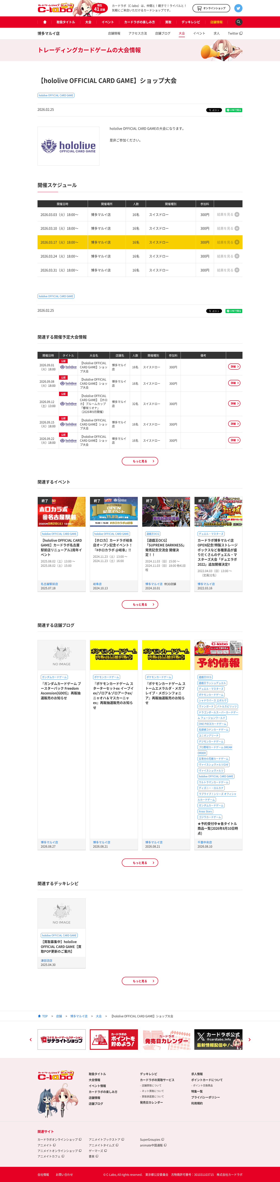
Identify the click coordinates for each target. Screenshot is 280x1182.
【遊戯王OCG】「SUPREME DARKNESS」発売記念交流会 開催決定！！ (165, 547)
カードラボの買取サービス (157, 1080)
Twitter (233, 33)
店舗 (59, 1016)
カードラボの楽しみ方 (139, 22)
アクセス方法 (138, 33)
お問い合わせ (64, 1174)
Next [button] (249, 1040)
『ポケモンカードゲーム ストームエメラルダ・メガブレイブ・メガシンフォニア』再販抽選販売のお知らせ (165, 693)
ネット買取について (153, 1091)
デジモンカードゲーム (211, 741)
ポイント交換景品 (203, 1085)
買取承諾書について (153, 1096)
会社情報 (43, 1174)
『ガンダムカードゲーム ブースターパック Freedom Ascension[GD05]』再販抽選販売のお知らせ (61, 690)
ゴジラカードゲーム (210, 817)
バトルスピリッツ (227, 706)
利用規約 (197, 1103)
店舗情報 (216, 22)
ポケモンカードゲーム (106, 677)
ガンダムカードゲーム (54, 677)
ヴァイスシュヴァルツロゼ (213, 764)
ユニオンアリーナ (209, 735)
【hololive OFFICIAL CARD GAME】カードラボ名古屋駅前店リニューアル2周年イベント (61, 547)
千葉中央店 (205, 842)
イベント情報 (97, 1086)
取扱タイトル (66, 22)
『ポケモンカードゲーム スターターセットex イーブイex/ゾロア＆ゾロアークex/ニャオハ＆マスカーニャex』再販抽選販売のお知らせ (113, 695)
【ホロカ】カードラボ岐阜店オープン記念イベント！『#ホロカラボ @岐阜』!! (112, 545)
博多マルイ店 (49, 33)
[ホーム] (44, 22)
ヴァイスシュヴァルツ (211, 770)
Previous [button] (30, 1040)
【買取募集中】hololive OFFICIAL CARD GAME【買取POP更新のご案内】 (61, 946)
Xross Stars (205, 811)
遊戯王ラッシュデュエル (212, 683)
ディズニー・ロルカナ (211, 788)
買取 (168, 22)
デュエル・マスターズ (211, 534)
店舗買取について (152, 1085)
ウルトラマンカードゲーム (213, 782)
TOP (45, 1016)
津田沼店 (46, 960)
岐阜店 (97, 584)
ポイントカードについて (207, 1080)
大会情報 (94, 1080)
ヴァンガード (206, 706)
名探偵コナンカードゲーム (213, 729)
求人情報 (197, 1074)
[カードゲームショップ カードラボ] (56, 10)
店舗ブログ (163, 33)
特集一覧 (197, 1091)
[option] (62, 1039)
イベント (108, 22)
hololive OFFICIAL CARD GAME (56, 95)
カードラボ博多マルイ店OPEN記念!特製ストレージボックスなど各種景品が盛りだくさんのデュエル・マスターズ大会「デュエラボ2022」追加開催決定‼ (218, 552)
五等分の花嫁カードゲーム (213, 759)
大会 (88, 22)
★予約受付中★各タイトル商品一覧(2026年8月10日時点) (218, 828)
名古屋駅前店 (49, 584)
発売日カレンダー (151, 1102)
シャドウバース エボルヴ (213, 700)
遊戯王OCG (153, 534)
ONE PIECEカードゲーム (212, 724)
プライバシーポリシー (205, 1097)
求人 (217, 33)
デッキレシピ (191, 22)
